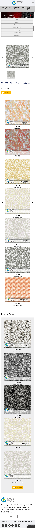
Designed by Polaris (9, 522)
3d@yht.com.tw (10, 512)
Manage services (30, 525)
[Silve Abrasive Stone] (17, 465)
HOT (17, 19)
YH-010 (18, 480)
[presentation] (1, 75)
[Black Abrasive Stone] (17, 56)
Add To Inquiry (7, 92)
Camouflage (17, 35)
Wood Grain (17, 24)
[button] (2, 57)
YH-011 (18, 448)
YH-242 (18, 382)
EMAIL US (9, 516)
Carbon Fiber (17, 32)
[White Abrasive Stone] (17, 432)
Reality (17, 22)
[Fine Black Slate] (17, 334)
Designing (17, 30)
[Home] (17, 499)
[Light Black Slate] (17, 367)
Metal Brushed (17, 27)
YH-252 (18, 349)
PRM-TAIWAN (18, 522)
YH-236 (18, 415)
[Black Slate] (17, 399)
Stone (17, 38)
